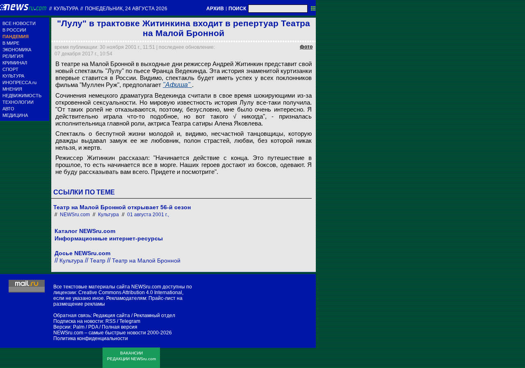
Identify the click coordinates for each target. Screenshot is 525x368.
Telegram (129, 321)
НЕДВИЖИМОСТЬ (21, 95)
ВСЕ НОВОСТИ (19, 23)
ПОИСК (237, 8)
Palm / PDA (85, 327)
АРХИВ (215, 8)
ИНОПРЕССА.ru (19, 82)
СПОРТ (10, 69)
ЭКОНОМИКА (16, 49)
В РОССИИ (14, 29)
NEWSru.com (75, 214)
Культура (66, 8)
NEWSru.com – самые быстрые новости (99, 333)
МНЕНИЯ (12, 89)
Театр (97, 260)
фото (306, 47)
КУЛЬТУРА (13, 75)
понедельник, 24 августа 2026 (126, 8)
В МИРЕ (10, 43)
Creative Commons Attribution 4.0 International (130, 292)
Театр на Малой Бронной (146, 260)
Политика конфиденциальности (90, 338)
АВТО (8, 108)
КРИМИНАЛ (14, 62)
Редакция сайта (111, 315)
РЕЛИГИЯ (12, 56)
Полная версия (119, 327)
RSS (110, 321)
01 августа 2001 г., (148, 214)
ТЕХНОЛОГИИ (18, 102)
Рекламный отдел (154, 315)
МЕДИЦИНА (15, 115)
